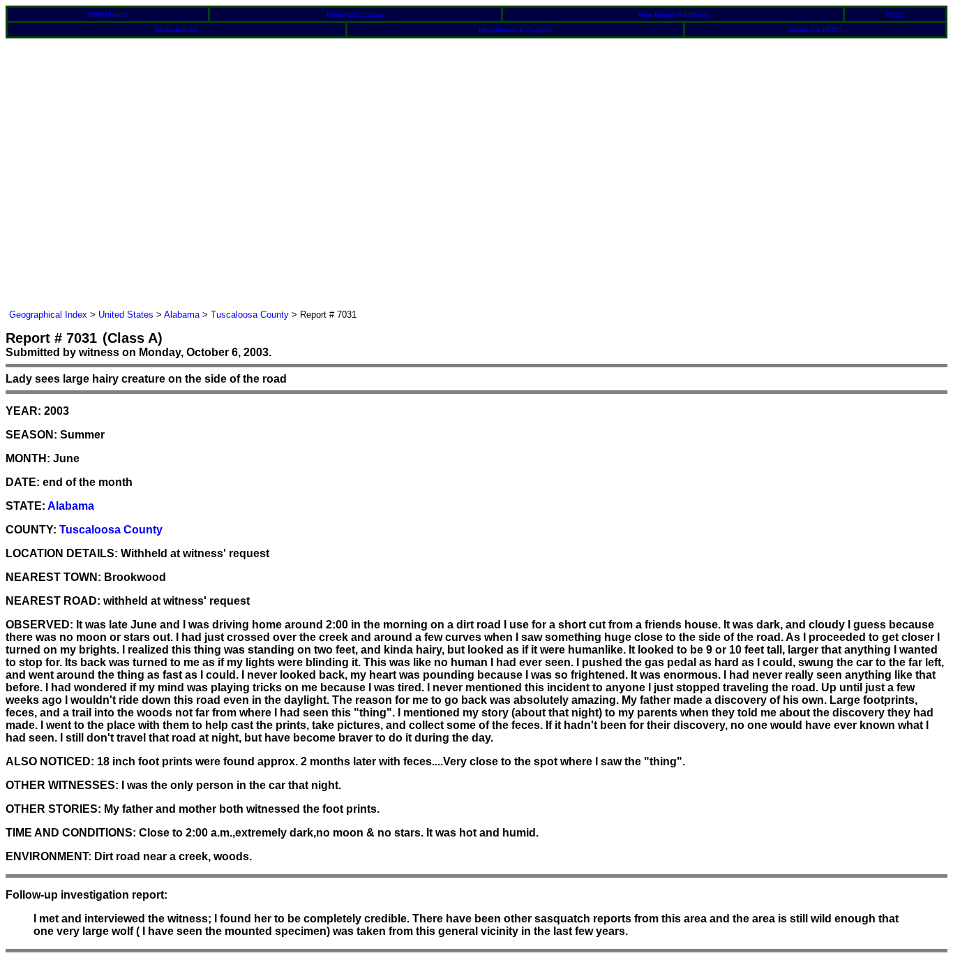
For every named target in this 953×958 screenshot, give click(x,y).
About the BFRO (815, 30)
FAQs (895, 14)
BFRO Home (108, 14)
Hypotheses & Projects (515, 30)
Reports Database (356, 14)
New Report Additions (672, 14)
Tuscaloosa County (250, 314)
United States (125, 314)
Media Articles (176, 30)
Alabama (182, 314)
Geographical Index (48, 314)
